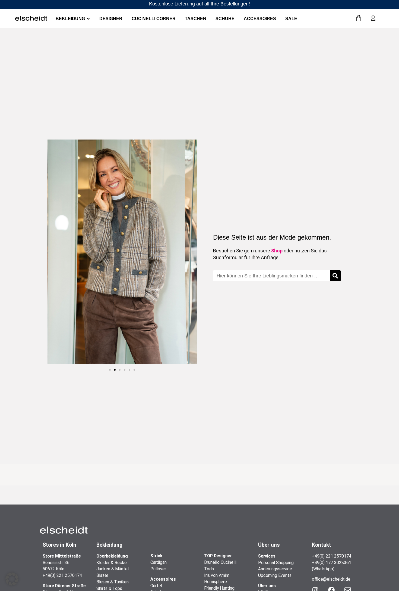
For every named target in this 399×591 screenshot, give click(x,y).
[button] (110, 370)
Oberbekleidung (112, 556)
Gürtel (156, 585)
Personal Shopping (276, 562)
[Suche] (335, 275)
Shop (277, 250)
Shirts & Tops (109, 588)
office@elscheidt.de (331, 579)
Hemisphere (215, 581)
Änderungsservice (275, 568)
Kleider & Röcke (111, 562)
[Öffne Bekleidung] (88, 19)
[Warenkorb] (359, 18)
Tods (209, 568)
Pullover (158, 568)
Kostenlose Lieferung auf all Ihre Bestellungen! (199, 4)
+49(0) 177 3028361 (331, 562)
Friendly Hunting (219, 588)
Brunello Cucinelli (220, 562)
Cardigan (158, 562)
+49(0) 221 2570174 (62, 575)
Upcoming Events (275, 575)
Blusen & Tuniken (112, 581)
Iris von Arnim (216, 575)
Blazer (102, 575)
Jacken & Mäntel (112, 568)
